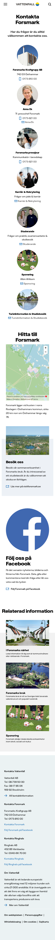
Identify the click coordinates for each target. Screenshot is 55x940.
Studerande (29, 244)
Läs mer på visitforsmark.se (26, 486)
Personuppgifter (33, 915)
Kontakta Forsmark (14, 824)
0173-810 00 (29, 78)
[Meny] (5, 4)
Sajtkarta (44, 921)
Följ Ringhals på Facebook (18, 864)
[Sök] (51, 4)
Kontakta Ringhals (14, 858)
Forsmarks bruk (15, 692)
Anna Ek (29, 122)
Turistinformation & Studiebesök (29, 317)
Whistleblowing (12, 921)
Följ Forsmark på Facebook (25, 589)
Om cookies (30, 921)
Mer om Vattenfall (19, 905)
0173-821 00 (30, 118)
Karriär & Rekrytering (29, 201)
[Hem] (27, 4)
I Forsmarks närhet (17, 650)
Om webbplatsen (13, 915)
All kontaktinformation (21, 795)
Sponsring (29, 283)
